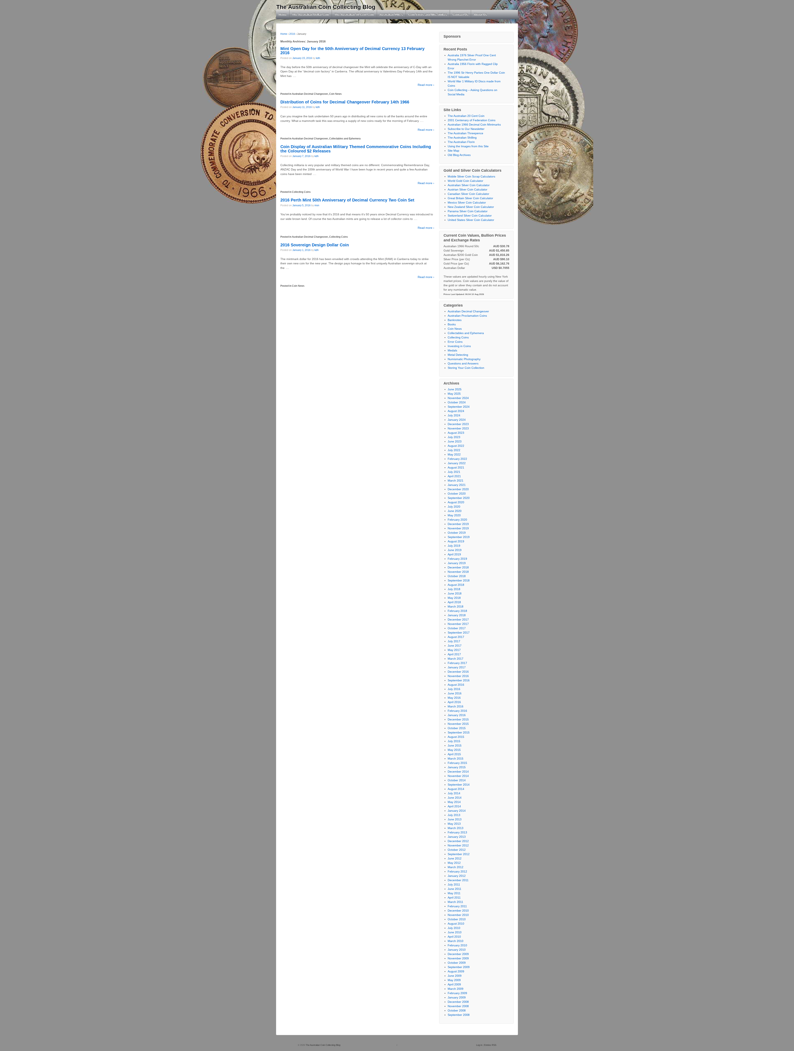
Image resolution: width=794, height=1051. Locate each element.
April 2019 (454, 554)
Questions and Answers (463, 363)
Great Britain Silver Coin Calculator (470, 198)
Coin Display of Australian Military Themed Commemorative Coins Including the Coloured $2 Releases (355, 148)
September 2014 (459, 784)
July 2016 (454, 689)
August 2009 (456, 971)
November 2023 (458, 428)
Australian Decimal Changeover (310, 93)
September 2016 (459, 680)
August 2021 (456, 467)
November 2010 (458, 915)
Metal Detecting (458, 354)
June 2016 (455, 693)
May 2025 (454, 393)
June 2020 (455, 511)
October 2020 (457, 493)
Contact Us (460, 14)
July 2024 (454, 415)
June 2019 (455, 550)
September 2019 (459, 537)
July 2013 (454, 815)
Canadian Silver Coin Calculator (468, 193)
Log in (479, 1045)
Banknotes (455, 320)
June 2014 (455, 797)
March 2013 (455, 828)
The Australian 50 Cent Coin (354, 14)
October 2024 (457, 402)
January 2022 (457, 463)
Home (283, 14)
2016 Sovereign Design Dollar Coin (314, 245)
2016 (292, 33)
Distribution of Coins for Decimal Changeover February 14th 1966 (344, 102)
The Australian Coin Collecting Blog (325, 7)
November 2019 (458, 528)
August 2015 (456, 736)
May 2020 (454, 515)
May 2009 (454, 980)
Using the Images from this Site (468, 146)
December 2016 (458, 671)
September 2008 (459, 1014)
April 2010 (454, 936)
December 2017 (458, 619)
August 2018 (456, 584)
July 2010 (454, 928)
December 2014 (458, 771)
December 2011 (458, 880)
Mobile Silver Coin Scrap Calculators (471, 176)
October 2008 (457, 1010)
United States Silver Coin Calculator (471, 220)
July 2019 (454, 545)
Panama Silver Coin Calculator (468, 211)
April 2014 (454, 806)
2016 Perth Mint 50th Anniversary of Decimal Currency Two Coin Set (347, 200)
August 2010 (456, 923)
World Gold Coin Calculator (465, 180)
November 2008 (458, 1006)
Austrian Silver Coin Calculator (467, 189)
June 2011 (454, 888)
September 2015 (459, 732)
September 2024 (459, 406)
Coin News (335, 93)
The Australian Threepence (465, 133)
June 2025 (455, 389)
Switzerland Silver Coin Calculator (470, 215)
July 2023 (454, 437)
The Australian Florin (461, 142)
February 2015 (457, 763)
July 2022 (454, 450)
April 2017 (454, 654)
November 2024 (458, 398)
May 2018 (454, 597)
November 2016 (458, 676)
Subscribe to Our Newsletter (466, 129)
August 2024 (456, 411)
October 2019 (457, 532)
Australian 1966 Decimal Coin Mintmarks (474, 124)
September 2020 (459, 498)
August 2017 (456, 637)
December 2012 (458, 841)
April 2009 (454, 984)
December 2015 (458, 719)
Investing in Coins (459, 346)
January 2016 (457, 715)
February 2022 (457, 458)
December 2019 (458, 524)
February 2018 (457, 610)
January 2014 (457, 810)
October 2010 (457, 919)
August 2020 (456, 502)
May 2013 (454, 823)
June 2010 (455, 932)
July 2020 (454, 506)
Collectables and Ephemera (345, 138)
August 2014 (456, 789)
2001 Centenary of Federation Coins (471, 120)
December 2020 (458, 489)
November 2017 (458, 624)
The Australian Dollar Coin (310, 14)
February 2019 (457, 558)
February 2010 (457, 945)
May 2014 (454, 802)
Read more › (426, 84)
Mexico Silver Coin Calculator (467, 202)
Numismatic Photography (464, 359)
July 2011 (454, 884)
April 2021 (454, 476)
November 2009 (458, 958)
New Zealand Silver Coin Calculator (471, 207)
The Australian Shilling (462, 137)
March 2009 (455, 988)
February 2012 (457, 871)
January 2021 (457, 485)
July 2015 (454, 741)
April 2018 (454, 602)
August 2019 (456, 541)
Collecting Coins (301, 192)
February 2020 (457, 519)
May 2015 (454, 749)
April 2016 (454, 702)
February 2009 (457, 993)
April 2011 (454, 897)
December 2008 (458, 1001)
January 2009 (457, 997)
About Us (480, 14)
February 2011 (457, 906)
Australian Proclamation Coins (467, 315)
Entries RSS (490, 1045)
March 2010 (455, 941)
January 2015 (457, 767)
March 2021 (455, 480)
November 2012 (458, 845)
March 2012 (455, 867)
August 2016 (456, 684)
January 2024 (457, 419)
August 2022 (456, 445)
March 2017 (455, 658)
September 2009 (459, 967)
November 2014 (458, 776)
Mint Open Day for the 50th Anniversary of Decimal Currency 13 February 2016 (352, 50)
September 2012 (459, 854)
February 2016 (457, 710)
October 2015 (457, 728)
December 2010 (458, 910)
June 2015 (455, 745)
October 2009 (457, 962)
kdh (318, 58)
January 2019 (457, 563)
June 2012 (455, 858)
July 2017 (454, 641)
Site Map (453, 150)
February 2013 (457, 832)
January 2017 (457, 667)
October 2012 (457, 849)
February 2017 (457, 663)
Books (452, 324)
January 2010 (457, 949)
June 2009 (455, 975)
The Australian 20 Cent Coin (466, 115)
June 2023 (455, 441)
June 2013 (455, 819)
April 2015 (454, 754)
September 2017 (459, 632)
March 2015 (455, 758)
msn (316, 205)
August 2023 (456, 432)
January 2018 (457, 615)
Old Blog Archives (459, 155)
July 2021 (454, 471)
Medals (452, 350)
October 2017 (457, 628)
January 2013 (457, 836)
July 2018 (454, 589)
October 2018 (457, 576)
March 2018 (455, 606)
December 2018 (458, 567)
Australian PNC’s (391, 14)
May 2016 (454, 697)
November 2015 (458, 723)
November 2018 (458, 571)
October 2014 (457, 780)
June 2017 (455, 645)
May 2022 (454, 454)
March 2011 (455, 902)
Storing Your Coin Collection (466, 367)
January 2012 (457, 875)
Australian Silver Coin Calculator (469, 185)
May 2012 (454, 862)
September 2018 (459, 580)
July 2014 (454, 793)
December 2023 (458, 424)
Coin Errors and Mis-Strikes (427, 14)
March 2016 (455, 706)
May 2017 (454, 650)
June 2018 (455, 593)
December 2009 (458, 954)
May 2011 (454, 893)
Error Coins (455, 341)
